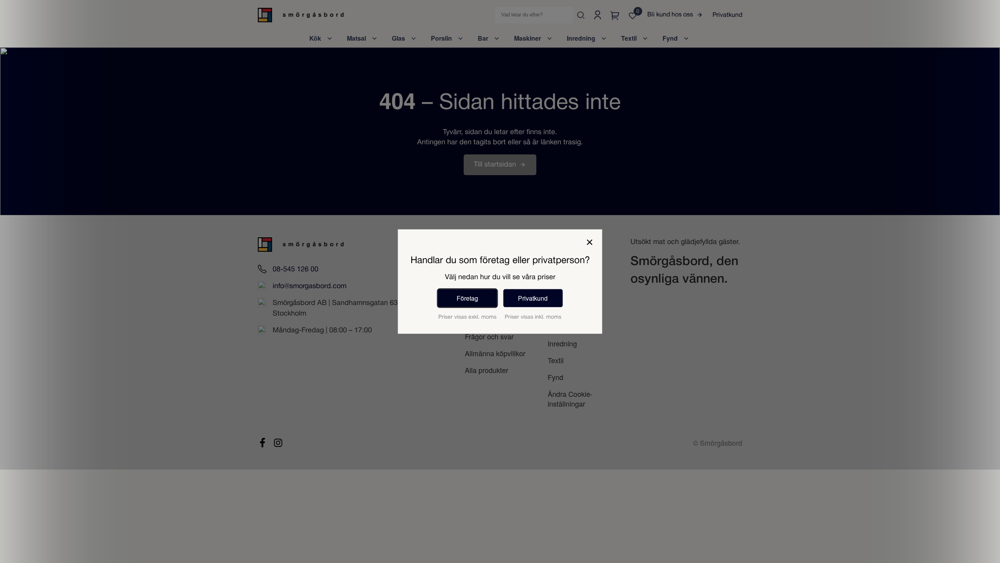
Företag (467, 297)
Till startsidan (495, 164)
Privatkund (727, 15)
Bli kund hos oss (670, 15)
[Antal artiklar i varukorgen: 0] (615, 15)
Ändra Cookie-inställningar (570, 399)
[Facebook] (262, 442)
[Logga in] (597, 15)
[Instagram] (278, 442)
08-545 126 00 (295, 269)
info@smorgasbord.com (309, 286)
